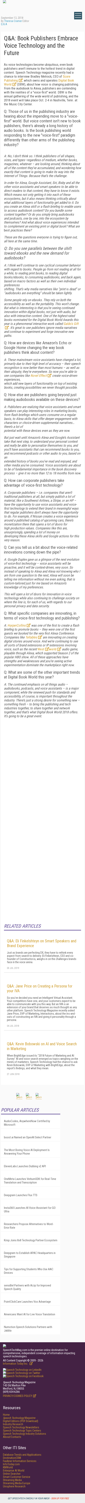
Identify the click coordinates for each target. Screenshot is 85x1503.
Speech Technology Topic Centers (22, 1430)
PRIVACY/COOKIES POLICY (17, 1395)
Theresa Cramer (13, 21)
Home (6, 1414)
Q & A (4, 24)
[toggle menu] (78, 15)
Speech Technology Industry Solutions (24, 1433)
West (41, 649)
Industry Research (13, 1424)
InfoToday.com (11, 1464)
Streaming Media (12, 1480)
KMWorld (8, 1467)
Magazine (19, 1417)
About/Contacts (12, 1436)
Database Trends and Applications (22, 1454)
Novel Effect (38, 376)
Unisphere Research (14, 1486)
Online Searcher (12, 1473)
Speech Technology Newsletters (21, 1427)
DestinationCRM (12, 1457)
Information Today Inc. (16, 1363)
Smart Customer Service (16, 1476)
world (52, 649)
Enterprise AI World (13, 1470)
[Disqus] (42, 770)
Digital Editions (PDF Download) (20, 1421)
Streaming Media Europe (16, 1483)
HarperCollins (17, 625)
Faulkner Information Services (19, 1461)
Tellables (31, 637)
